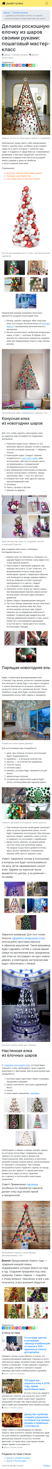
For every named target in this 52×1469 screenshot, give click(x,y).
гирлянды (34, 1093)
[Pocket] (20, 65)
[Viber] (16, 65)
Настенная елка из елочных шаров (23, 179)
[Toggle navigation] (46, 3)
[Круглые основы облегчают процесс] (26, 1005)
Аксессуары (20, 1461)
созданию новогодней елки (17, 1065)
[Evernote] (33, 65)
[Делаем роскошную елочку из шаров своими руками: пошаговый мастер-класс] (15, 268)
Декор (7, 12)
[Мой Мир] (23, 65)
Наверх (46, 1465)
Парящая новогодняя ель (19, 176)
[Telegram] (10, 65)
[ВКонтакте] (3, 65)
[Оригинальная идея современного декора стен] (26, 379)
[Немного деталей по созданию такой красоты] (26, 803)
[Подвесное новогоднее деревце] (26, 720)
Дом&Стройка (14, 3)
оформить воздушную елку (28, 938)
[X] (27, 65)
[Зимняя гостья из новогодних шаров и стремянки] (26, 102)
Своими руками (20, 12)
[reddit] (30, 65)
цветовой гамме (30, 458)
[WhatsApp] (6, 65)
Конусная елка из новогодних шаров (24, 173)
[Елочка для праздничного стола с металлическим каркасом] (26, 217)
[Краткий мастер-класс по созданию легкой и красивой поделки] (26, 516)
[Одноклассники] (13, 65)
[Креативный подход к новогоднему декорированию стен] (26, 1225)
